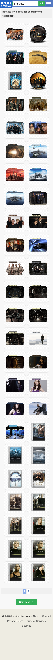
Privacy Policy (15, 621)
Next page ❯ (26, 602)
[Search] (41, 3)
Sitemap (26, 625)
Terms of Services (35, 621)
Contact (46, 616)
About (36, 616)
